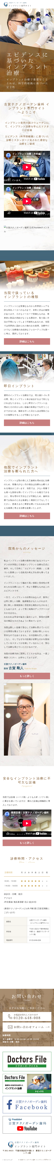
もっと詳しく (27, 676)
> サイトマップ (7, 1160)
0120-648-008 (35, 940)
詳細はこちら (27, 341)
